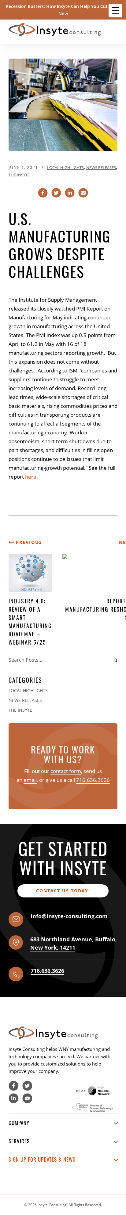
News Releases (101, 167)
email (30, 779)
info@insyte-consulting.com (69, 916)
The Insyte (19, 175)
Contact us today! (63, 890)
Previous (28, 542)
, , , (73, 943)
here (30, 476)
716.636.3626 (93, 779)
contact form (65, 771)
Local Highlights (65, 167)
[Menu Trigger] (115, 10)
